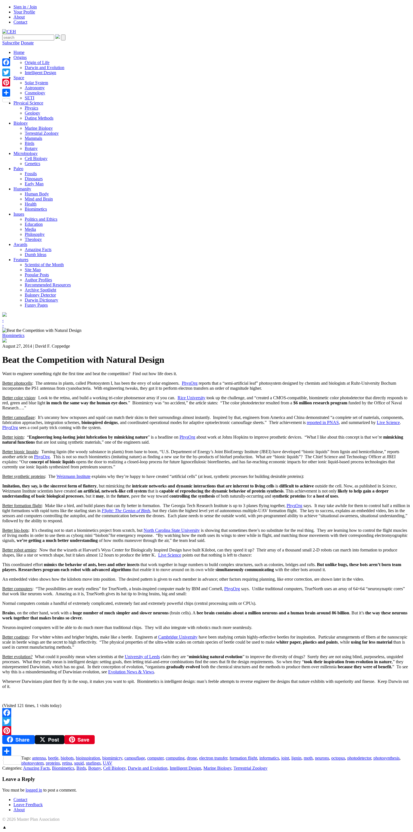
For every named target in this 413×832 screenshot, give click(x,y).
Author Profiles (38, 279)
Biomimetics (36, 209)
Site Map (33, 269)
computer (155, 758)
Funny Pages (36, 305)
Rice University (191, 397)
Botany (31, 148)
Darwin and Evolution (44, 67)
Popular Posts (37, 274)
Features (20, 259)
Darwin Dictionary (41, 300)
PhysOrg (190, 383)
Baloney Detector (40, 295)
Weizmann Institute (73, 476)
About (19, 17)
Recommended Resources (48, 284)
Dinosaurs (34, 178)
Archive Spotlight (40, 290)
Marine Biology (39, 128)
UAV (107, 763)
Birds (29, 143)
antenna (39, 758)
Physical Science (28, 103)
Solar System (36, 82)
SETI (29, 97)
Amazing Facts (38, 249)
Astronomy (35, 87)
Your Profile (24, 12)
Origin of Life (37, 62)
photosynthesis (386, 758)
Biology (20, 123)
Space (18, 77)
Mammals (33, 138)
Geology (32, 113)
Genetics (32, 163)
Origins (20, 57)
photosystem (32, 763)
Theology (33, 239)
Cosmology (35, 92)
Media (30, 229)
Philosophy (35, 234)
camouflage (134, 758)
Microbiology (25, 153)
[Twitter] (206, 721)
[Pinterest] (206, 730)
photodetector (359, 758)
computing (175, 758)
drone (192, 758)
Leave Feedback (28, 804)
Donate (27, 42)
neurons (322, 758)
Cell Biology (36, 158)
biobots (67, 758)
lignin (296, 758)
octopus (338, 758)
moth (308, 758)
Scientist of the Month (44, 264)
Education (34, 224)
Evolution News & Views (131, 671)
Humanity (22, 188)
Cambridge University (178, 637)
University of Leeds (142, 656)
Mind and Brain (39, 199)
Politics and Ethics (41, 219)
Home (18, 52)
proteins (53, 763)
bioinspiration (88, 758)
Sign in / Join (25, 6)
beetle (53, 758)
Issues (18, 214)
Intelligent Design (40, 72)
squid (79, 763)
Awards (20, 244)
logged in (34, 790)
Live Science (388, 422)
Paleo (18, 168)
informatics (269, 758)
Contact (20, 22)
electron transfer (213, 758)
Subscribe (11, 42)
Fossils (31, 173)
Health (31, 204)
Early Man (34, 183)
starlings (93, 763)
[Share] (206, 751)
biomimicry (112, 758)
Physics (31, 108)
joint (285, 758)
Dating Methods (39, 118)
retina (67, 763)
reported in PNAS (323, 422)
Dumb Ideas (35, 254)
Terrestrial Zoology (42, 133)
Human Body (37, 194)
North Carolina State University (172, 530)
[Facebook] (206, 712)
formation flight (243, 758)
